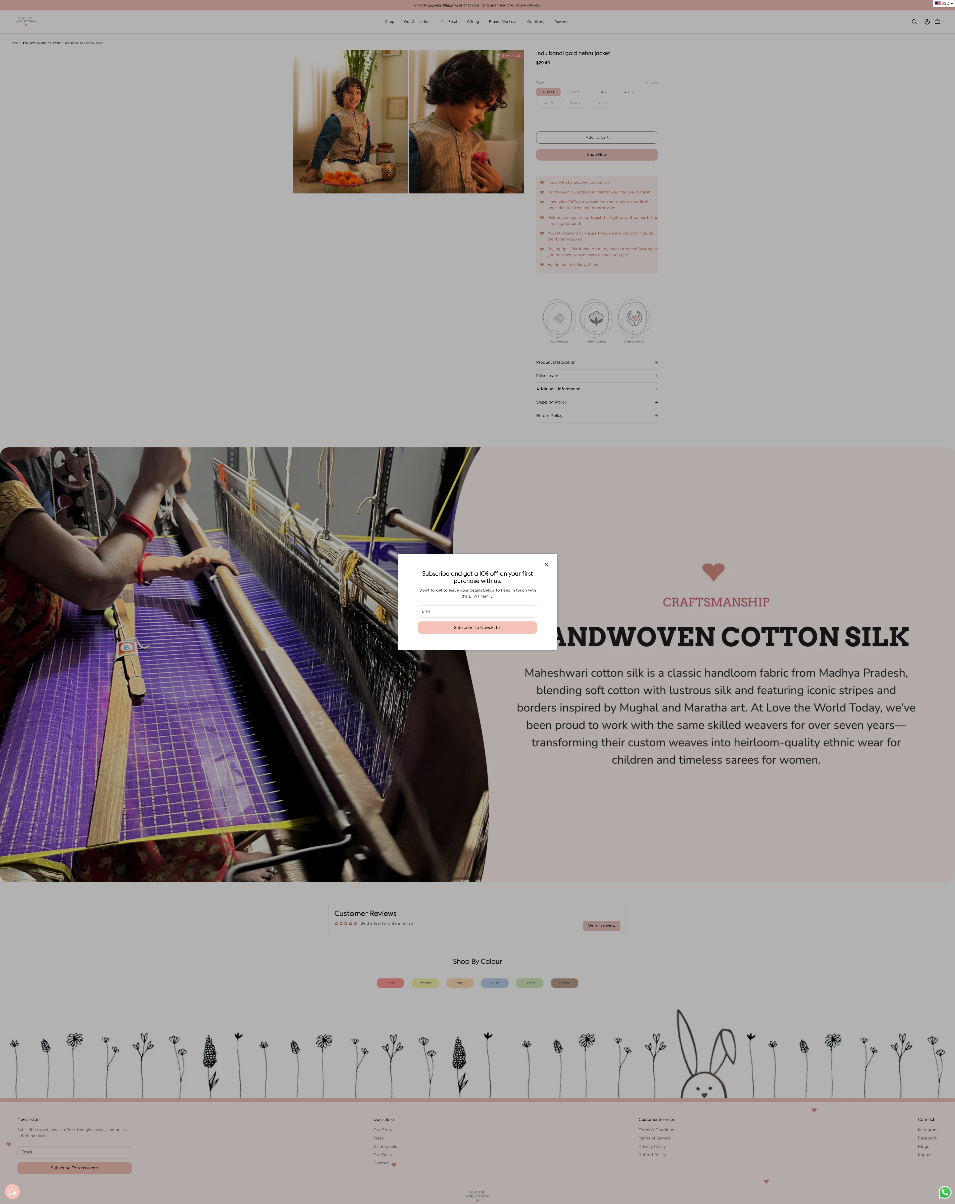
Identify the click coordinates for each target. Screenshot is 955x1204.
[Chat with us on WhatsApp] (945, 1198)
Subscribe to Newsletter (477, 627)
